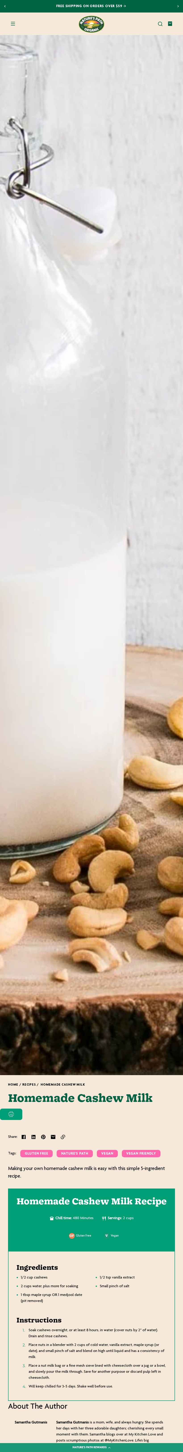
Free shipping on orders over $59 (89, 6)
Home (13, 1084)
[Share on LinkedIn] (33, 1137)
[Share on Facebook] (24, 1137)
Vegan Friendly (141, 1154)
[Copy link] (63, 1137)
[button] (160, 24)
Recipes (29, 1084)
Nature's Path (75, 1154)
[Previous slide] (5, 6)
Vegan (107, 1154)
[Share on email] (53, 1137)
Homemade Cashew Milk (63, 1084)
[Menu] (13, 24)
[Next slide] (178, 6)
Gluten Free (36, 1154)
